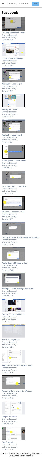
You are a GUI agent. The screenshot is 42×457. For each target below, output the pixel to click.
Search (35, 4)
